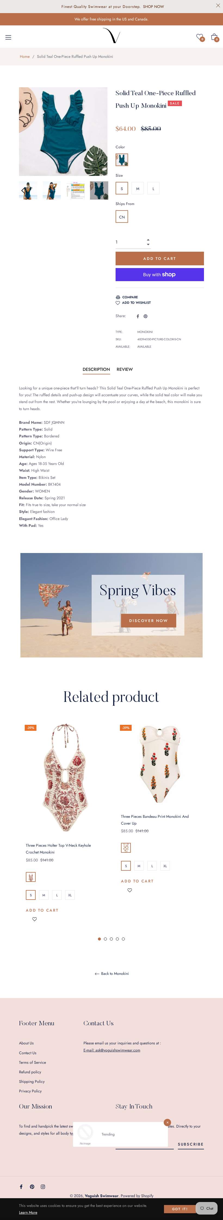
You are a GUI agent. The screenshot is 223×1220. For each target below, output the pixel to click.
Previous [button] (23, 190)
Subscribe (191, 1144)
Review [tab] (125, 369)
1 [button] (99, 938)
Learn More (28, 1212)
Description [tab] (96, 369)
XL (70, 895)
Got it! (180, 1209)
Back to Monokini (114, 973)
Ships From (125, 203)
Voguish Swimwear (102, 1195)
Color (120, 147)
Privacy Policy (30, 1091)
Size (119, 175)
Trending (108, 1134)
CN (122, 217)
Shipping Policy (32, 1081)
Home (25, 56)
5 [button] (123, 938)
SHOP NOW (153, 6)
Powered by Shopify (137, 1195)
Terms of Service (32, 1062)
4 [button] (117, 938)
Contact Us (27, 1053)
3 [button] (111, 938)
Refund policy (30, 1072)
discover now (148, 620)
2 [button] (105, 938)
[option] (64, 830)
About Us (26, 1043)
